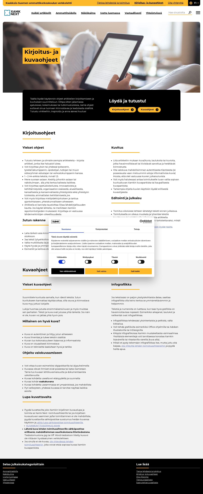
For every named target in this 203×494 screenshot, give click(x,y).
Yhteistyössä (154, 13)
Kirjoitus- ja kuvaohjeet (148, 2)
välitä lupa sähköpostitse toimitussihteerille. (59, 422)
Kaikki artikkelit (41, 13)
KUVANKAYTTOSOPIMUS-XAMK (43, 426)
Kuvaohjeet (147, 109)
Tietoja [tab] (137, 229)
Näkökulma (88, 13)
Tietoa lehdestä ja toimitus (113, 2)
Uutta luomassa (110, 13)
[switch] (88, 262)
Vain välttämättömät (68, 271)
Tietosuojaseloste (144, 480)
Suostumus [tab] (66, 229)
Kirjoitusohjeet (120, 109)
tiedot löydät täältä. (162, 227)
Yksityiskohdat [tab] (101, 229)
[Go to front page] (13, 13)
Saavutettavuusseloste (147, 483)
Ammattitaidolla (66, 13)
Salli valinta (101, 271)
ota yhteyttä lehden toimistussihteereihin (143, 346)
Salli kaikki (135, 271)
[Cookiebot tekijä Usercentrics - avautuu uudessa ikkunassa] (141, 221)
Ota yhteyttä (175, 2)
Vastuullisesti (133, 13)
